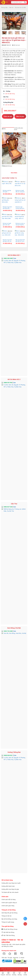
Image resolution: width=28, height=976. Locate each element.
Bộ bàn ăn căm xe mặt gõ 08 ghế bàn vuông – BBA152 (20, 224)
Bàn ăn (11, 7)
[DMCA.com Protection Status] (19, 961)
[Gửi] (25, 2)
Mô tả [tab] (3, 128)
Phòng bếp (4, 7)
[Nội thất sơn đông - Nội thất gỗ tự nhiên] (5, 2)
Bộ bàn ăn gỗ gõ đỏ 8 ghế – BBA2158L (7, 191)
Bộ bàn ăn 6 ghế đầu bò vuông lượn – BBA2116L (20, 191)
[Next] (23, 21)
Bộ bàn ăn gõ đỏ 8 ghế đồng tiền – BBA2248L (7, 207)
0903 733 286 (8, 631)
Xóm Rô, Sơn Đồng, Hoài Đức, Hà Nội (15, 633)
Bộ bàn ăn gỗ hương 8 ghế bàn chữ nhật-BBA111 (20, 207)
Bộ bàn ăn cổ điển (20, 7)
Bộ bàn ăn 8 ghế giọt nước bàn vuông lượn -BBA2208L (7, 224)
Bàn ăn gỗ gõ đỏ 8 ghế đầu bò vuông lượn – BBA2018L (20, 240)
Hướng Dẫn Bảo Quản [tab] (18, 128)
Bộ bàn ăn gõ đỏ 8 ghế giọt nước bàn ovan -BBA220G (7, 240)
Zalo (14, 258)
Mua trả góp (20, 116)
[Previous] (4, 21)
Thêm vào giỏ (8, 116)
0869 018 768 (8, 382)
